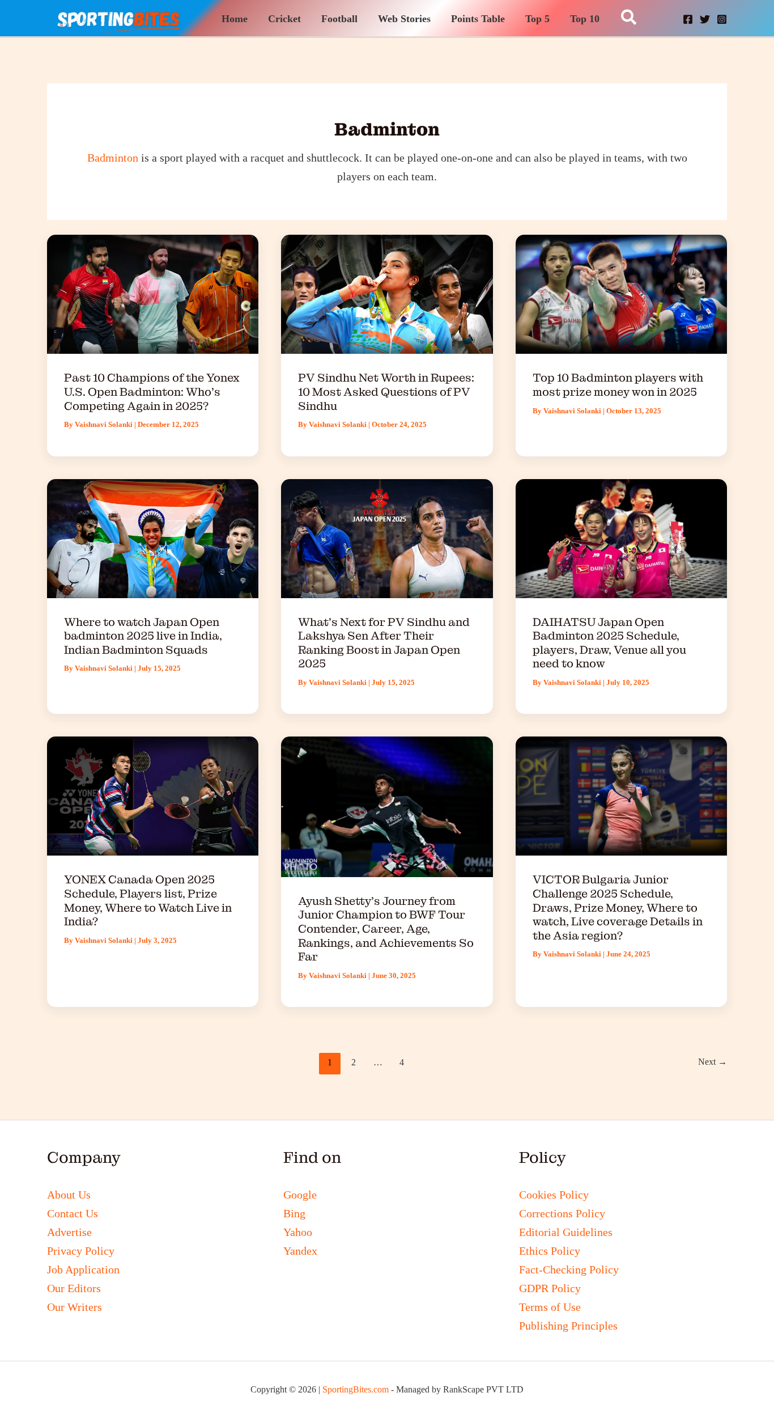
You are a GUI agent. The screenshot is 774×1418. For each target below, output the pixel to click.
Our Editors (74, 1288)
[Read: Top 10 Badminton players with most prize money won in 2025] (621, 293)
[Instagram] (722, 19)
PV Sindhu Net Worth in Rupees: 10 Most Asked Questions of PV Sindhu (386, 391)
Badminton (112, 157)
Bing (294, 1213)
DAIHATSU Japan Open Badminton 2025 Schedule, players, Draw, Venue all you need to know (609, 643)
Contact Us (72, 1213)
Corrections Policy (562, 1213)
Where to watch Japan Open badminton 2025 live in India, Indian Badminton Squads (143, 636)
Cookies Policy (554, 1194)
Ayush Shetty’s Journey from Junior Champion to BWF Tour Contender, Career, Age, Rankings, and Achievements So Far (386, 929)
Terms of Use (550, 1307)
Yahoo (297, 1232)
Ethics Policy (549, 1251)
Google (300, 1194)
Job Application (83, 1269)
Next (712, 1061)
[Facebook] (688, 19)
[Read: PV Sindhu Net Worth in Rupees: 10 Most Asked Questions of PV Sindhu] (386, 293)
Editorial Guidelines (566, 1232)
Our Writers (74, 1307)
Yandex (300, 1251)
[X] (705, 19)
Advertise (69, 1232)
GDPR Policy (550, 1288)
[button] (629, 18)
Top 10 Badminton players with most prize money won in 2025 (618, 384)
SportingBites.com (355, 1389)
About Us (69, 1194)
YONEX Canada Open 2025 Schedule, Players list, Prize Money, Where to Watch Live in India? (148, 900)
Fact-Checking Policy (569, 1269)
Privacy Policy (80, 1251)
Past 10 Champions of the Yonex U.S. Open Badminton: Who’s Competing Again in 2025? (152, 391)
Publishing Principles (568, 1325)
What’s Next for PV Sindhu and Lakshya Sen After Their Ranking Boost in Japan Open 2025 (384, 643)
